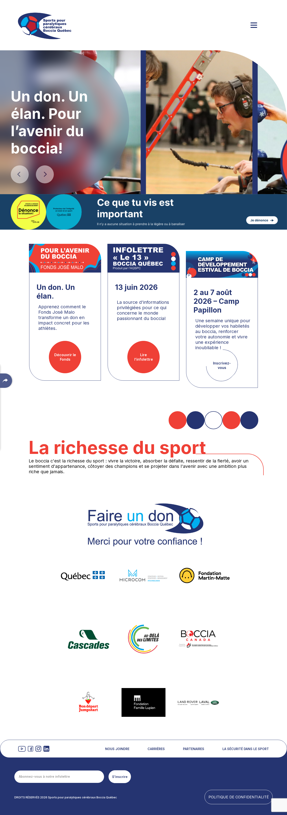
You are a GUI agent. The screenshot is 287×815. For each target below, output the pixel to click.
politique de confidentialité (239, 797)
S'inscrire (120, 777)
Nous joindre (117, 749)
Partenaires (193, 749)
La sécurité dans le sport (245, 749)
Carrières (156, 749)
